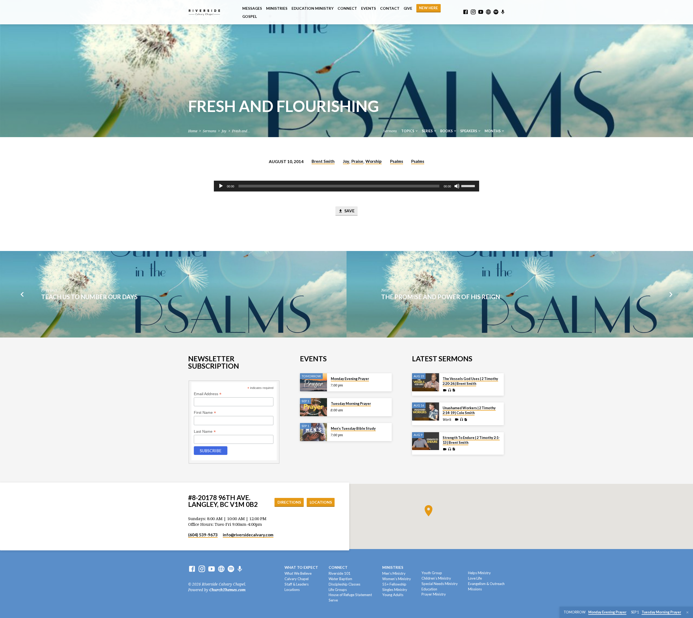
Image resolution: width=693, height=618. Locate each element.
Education (429, 589)
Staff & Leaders (297, 584)
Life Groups (338, 589)
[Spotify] (496, 12)
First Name (205, 412)
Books (446, 131)
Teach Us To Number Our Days (89, 296)
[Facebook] (466, 12)
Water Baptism (340, 579)
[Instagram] (473, 12)
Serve (333, 600)
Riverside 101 (340, 573)
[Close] (687, 612)
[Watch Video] (445, 390)
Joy (224, 131)
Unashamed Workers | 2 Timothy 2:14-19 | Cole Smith (469, 410)
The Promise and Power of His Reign (440, 296)
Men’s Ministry (394, 573)
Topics (408, 131)
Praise (357, 161)
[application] (346, 186)
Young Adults (392, 595)
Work (447, 420)
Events (368, 8)
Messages (252, 8)
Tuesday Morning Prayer (351, 403)
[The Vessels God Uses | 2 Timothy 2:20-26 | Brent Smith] (425, 382)
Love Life (475, 578)
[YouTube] (481, 12)
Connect (347, 8)
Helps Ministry (479, 573)
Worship (373, 161)
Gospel (249, 16)
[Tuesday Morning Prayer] (313, 407)
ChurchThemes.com (227, 590)
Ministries (276, 8)
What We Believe (298, 573)
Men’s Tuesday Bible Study (353, 428)
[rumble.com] (488, 12)
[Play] (221, 186)
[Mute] (457, 186)
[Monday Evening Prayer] (313, 382)
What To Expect (301, 567)
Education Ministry (313, 8)
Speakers (469, 131)
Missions (475, 589)
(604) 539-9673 (203, 534)
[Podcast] (503, 12)
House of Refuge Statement (350, 595)
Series (427, 131)
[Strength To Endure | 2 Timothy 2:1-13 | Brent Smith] (425, 441)
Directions (289, 502)
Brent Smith (323, 161)
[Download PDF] (453, 390)
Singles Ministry (394, 589)
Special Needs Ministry (439, 583)
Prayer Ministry (433, 594)
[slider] (468, 185)
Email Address (207, 393)
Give (408, 8)
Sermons (209, 131)
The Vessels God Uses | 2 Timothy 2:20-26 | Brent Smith (470, 381)
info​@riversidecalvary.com (248, 534)
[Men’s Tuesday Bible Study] (313, 432)
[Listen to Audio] (449, 390)
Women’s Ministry (396, 579)
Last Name (205, 431)
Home (192, 131)
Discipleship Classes (344, 584)
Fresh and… (241, 131)
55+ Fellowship (394, 584)
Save (349, 210)
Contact (390, 8)
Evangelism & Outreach (486, 583)
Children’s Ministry (436, 578)
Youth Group (431, 573)
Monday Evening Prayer (350, 378)
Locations (321, 502)
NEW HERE (428, 8)
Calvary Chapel (297, 579)
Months (493, 131)
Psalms (396, 161)
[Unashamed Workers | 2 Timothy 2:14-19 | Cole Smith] (425, 411)
